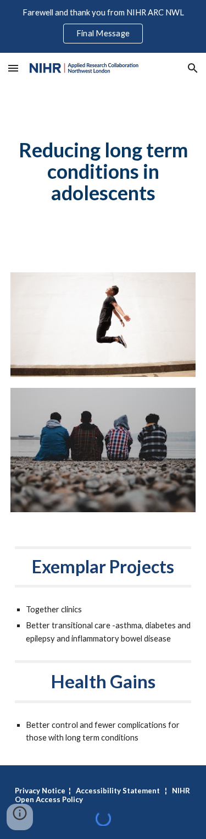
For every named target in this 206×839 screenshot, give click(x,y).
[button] (13, 68)
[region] (103, 26)
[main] (103, 171)
